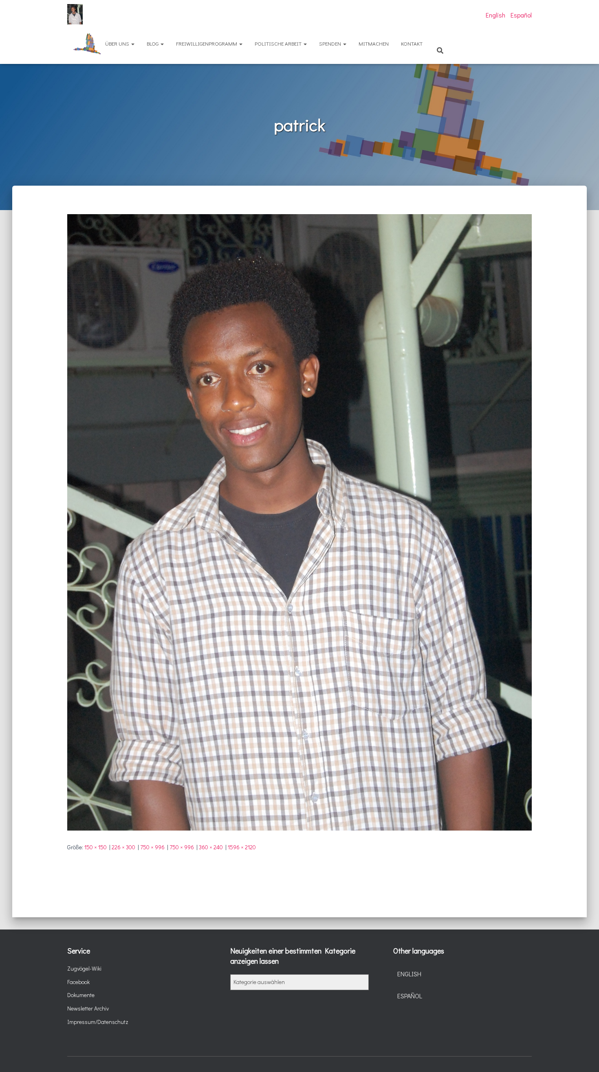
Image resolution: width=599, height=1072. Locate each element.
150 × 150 (95, 847)
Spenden (330, 43)
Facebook (78, 982)
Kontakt (412, 43)
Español (521, 15)
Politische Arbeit (279, 43)
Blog (153, 43)
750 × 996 (152, 847)
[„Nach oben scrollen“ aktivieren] (583, 1056)
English (495, 15)
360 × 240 (211, 847)
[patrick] (299, 521)
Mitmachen (374, 43)
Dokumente (81, 995)
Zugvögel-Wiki (84, 968)
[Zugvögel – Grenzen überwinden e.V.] (75, 14)
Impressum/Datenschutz (97, 1022)
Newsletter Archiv (88, 1008)
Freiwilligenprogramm (207, 43)
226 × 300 (123, 847)
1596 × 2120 (242, 847)
